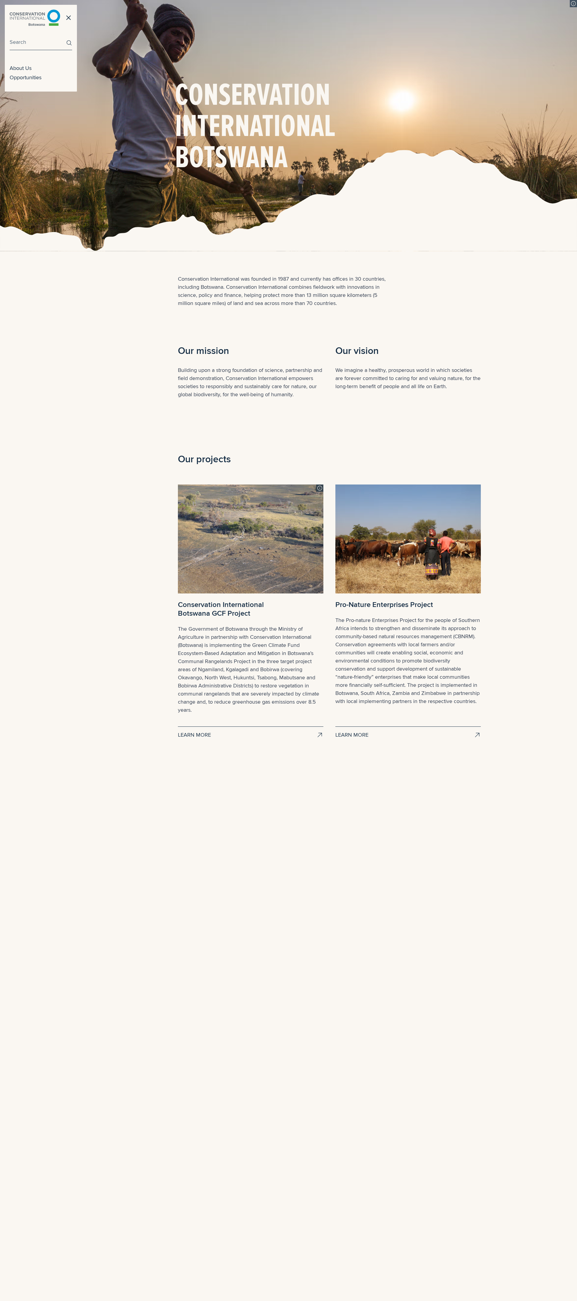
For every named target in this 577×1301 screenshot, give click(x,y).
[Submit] (67, 43)
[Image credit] (573, 3)
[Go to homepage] (35, 18)
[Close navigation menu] (68, 17)
